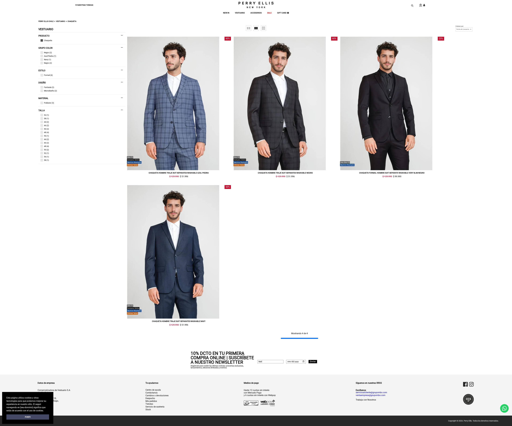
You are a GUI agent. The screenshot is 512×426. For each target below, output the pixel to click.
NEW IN (226, 13)
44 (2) (46, 122)
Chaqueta (72, 21)
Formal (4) (48, 75)
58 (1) (46, 118)
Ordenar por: (459, 26)
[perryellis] (256, 5)
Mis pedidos (151, 401)
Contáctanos (151, 392)
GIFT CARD (281, 13)
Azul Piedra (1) (50, 56)
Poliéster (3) (49, 103)
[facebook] (465, 384)
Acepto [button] (28, 417)
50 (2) (46, 129)
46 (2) (46, 125)
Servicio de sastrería (154, 406)
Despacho (150, 398)
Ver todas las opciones (80, 40)
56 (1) (46, 136)
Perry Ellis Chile (45, 21)
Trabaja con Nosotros (366, 400)
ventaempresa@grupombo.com (370, 395)
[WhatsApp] (504, 408)
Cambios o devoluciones (157, 395)
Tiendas (149, 404)
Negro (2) (48, 53)
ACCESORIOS (256, 13)
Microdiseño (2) (50, 91)
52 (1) (46, 115)
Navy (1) (47, 59)
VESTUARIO (240, 13)
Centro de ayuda (153, 390)
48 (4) (46, 132)
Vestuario (60, 21)
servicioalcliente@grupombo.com (371, 392)
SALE (269, 13)
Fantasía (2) (49, 87)
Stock (148, 409)
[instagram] (471, 384)
